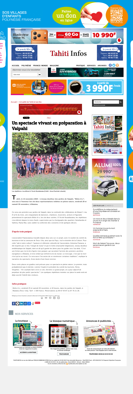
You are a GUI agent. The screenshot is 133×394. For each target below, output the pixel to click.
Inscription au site (81, 363)
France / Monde (40, 65)
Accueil (15, 65)
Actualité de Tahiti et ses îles (30, 102)
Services (91, 65)
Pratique (80, 65)
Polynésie (26, 65)
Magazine (54, 65)
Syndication (71, 363)
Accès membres (53, 363)
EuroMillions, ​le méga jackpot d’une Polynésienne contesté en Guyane (106, 211)
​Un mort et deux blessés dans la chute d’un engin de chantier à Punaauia (106, 220)
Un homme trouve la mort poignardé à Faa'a (104, 229)
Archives (102, 65)
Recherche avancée (99, 105)
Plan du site (61, 363)
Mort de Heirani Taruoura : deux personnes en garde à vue (106, 244)
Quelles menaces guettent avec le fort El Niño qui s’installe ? (107, 237)
